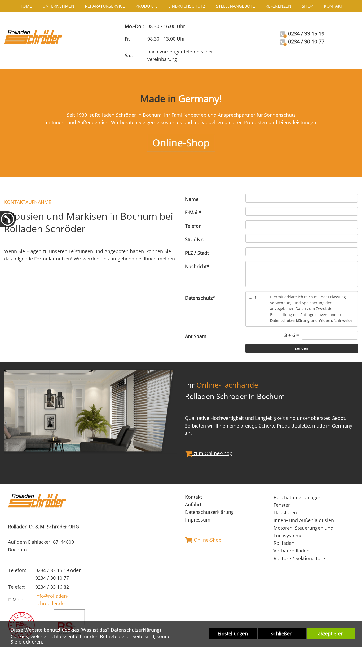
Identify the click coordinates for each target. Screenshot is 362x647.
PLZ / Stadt (197, 253)
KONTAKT (333, 6)
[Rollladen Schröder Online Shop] (181, 142)
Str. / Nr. (194, 239)
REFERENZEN (278, 6)
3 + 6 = (291, 335)
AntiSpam (195, 336)
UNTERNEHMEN (58, 6)
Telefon (193, 226)
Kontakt (193, 497)
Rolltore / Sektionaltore (299, 558)
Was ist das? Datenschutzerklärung (121, 630)
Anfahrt (193, 504)
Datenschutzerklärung (209, 512)
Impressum (197, 519)
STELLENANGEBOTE (235, 6)
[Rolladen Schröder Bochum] (33, 36)
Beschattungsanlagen (297, 497)
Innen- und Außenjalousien (303, 520)
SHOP (307, 6)
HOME (25, 6)
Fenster (281, 505)
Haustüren (285, 512)
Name (191, 199)
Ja (255, 297)
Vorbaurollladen (291, 550)
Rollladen (283, 543)
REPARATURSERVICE (105, 6)
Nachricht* (197, 266)
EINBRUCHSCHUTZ (186, 6)
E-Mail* (193, 212)
